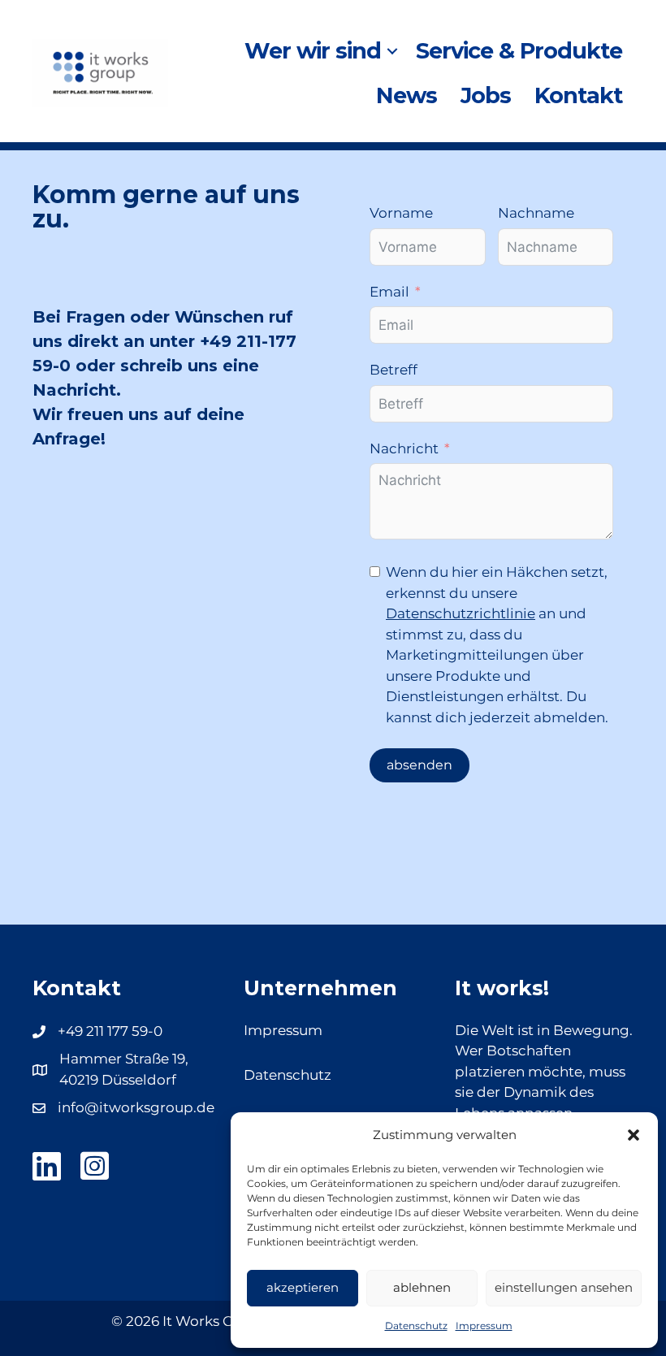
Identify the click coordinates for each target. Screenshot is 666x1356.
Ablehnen (422, 1287)
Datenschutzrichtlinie (460, 613)
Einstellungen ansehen (564, 1287)
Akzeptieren (302, 1287)
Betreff (393, 370)
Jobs (486, 95)
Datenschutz (416, 1325)
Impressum (484, 1325)
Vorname (401, 213)
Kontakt (578, 95)
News (406, 95)
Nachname (536, 213)
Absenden (419, 765)
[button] (633, 1135)
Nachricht (404, 448)
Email (389, 292)
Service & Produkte (519, 50)
